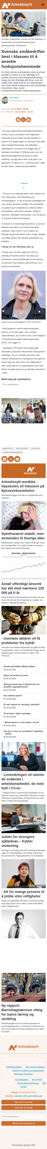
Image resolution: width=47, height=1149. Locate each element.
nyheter (35, 448)
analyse (24, 183)
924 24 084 (37, 1079)
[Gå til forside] (19, 4)
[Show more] (23, 187)
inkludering (22, 448)
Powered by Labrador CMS (23, 1145)
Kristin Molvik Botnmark (28, 1083)
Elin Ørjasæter (21, 1079)
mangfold (8, 448)
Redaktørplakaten (14, 1067)
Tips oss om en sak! (23, 1102)
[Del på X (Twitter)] (23, 119)
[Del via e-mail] (28, 119)
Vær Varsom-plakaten (35, 1067)
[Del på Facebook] (18, 119)
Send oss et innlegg (23, 1107)
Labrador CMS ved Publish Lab (28, 1096)
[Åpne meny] (43, 5)
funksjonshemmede (12, 452)
